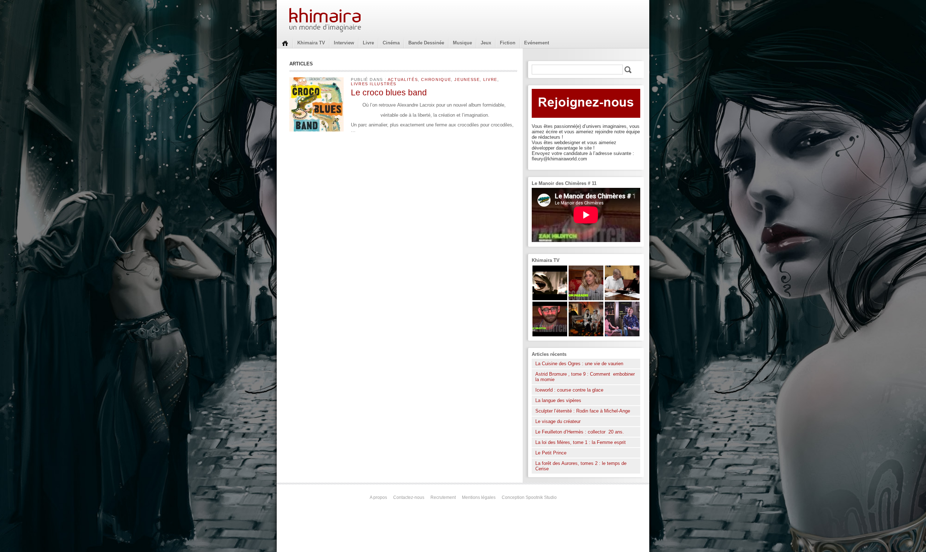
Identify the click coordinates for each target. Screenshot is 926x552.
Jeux (486, 43)
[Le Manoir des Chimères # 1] (622, 334)
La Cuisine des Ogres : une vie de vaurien (579, 363)
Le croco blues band (389, 92)
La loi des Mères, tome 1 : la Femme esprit (580, 442)
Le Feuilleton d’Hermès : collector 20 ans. (580, 432)
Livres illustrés (373, 84)
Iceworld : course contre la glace (569, 390)
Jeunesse (467, 79)
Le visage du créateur (558, 421)
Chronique (436, 79)
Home (285, 42)
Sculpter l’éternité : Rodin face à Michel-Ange (582, 411)
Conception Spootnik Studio (529, 497)
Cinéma (391, 43)
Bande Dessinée (426, 43)
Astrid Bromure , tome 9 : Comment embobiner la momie (585, 376)
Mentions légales (479, 497)
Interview (344, 43)
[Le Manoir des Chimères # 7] (586, 334)
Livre (368, 43)
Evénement (536, 43)
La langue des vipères (558, 400)
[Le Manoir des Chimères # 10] (549, 298)
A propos (378, 497)
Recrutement (443, 497)
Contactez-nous (408, 497)
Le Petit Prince (550, 453)
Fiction (507, 43)
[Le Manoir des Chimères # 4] (622, 298)
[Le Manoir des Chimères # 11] (549, 334)
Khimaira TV (311, 43)
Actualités (403, 79)
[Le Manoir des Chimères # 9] (586, 298)
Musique (462, 43)
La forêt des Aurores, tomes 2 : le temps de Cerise (580, 466)
